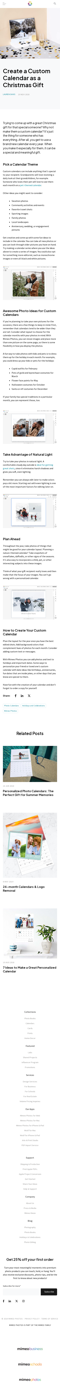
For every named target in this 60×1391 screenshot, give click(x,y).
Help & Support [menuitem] (30, 1189)
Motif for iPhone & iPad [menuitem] (30, 1135)
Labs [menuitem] (30, 1052)
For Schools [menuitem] (30, 1091)
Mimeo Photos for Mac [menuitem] (30, 1120)
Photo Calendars (11, 705)
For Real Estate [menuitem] (30, 1096)
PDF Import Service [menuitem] (30, 1145)
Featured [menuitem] (30, 1045)
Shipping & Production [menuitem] (30, 1164)
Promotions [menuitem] (30, 1067)
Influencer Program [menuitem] (30, 1062)
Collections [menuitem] (30, 1011)
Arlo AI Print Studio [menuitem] (30, 1140)
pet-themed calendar (30, 185)
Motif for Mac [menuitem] (30, 1130)
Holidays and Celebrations (33, 705)
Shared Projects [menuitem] (30, 1057)
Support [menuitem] (30, 1157)
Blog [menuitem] (30, 1220)
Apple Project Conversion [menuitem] (30, 1174)
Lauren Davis (9, 94)
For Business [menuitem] (30, 1086)
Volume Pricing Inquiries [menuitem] (30, 1101)
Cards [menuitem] (30, 1028)
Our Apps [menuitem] (30, 1109)
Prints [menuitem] (30, 1033)
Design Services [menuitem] (30, 1081)
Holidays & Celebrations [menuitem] (30, 1237)
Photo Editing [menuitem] (30, 1242)
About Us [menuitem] (30, 1203)
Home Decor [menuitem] (30, 1038)
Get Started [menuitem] (30, 1179)
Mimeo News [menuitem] (30, 1213)
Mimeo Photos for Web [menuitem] (30, 1115)
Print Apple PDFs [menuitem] (30, 1169)
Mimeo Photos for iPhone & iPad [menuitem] (30, 1125)
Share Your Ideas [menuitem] (30, 1184)
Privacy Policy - (33, 1319)
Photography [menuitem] (30, 1227)
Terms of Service (49, 1319)
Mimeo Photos (10, 711)
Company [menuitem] (30, 1196)
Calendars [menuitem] (30, 1023)
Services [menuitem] (30, 1075)
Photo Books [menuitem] (30, 1018)
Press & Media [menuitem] (30, 1208)
